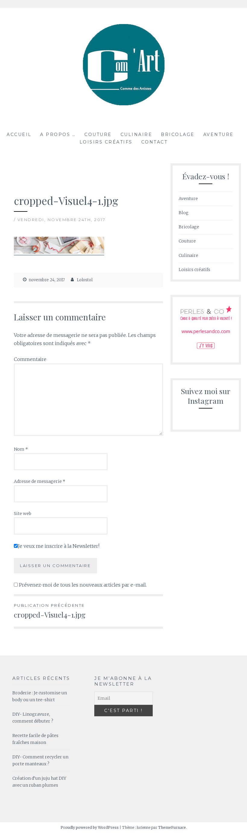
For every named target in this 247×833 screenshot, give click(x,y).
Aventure (218, 134)
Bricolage (178, 134)
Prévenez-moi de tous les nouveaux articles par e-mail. (83, 585)
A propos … (58, 134)
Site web (22, 513)
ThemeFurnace (172, 827)
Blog (184, 212)
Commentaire (30, 359)
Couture (98, 134)
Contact (154, 142)
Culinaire (136, 134)
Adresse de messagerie (39, 481)
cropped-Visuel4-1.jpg (50, 611)
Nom (21, 449)
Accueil (19, 134)
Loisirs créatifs (106, 142)
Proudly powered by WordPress (90, 827)
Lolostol (84, 279)
